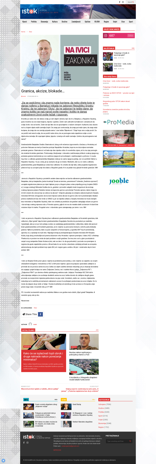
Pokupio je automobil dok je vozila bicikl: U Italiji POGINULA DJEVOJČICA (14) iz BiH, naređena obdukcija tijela (46, 417)
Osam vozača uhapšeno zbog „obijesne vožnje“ (46, 405)
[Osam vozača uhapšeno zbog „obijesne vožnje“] (28, 407)
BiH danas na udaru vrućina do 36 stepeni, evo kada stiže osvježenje (46, 424)
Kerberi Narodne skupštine (82, 422)
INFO (26, 400)
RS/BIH (97, 21)
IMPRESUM (57, 450)
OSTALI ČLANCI (28, 330)
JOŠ (97, 330)
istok (24, 96)
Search (130, 2)
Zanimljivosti (76, 21)
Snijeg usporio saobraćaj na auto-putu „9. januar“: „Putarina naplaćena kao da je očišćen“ (80, 390)
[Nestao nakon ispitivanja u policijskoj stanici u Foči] (84, 342)
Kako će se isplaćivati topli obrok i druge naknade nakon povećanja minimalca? (43, 356)
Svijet (115, 21)
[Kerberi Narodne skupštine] (66, 424)
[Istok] (40, 11)
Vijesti (24, 21)
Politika (34, 21)
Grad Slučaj (77, 404)
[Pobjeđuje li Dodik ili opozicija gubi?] (108, 56)
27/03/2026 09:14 (32, 96)
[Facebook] (119, 2)
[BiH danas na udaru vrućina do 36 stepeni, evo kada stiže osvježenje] (28, 424)
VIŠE (133, 48)
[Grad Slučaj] (66, 407)
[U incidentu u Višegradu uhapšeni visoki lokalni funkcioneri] (84, 367)
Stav (123, 21)
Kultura (55, 21)
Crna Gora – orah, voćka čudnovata (115, 81)
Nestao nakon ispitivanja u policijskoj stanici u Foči (80, 353)
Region (106, 21)
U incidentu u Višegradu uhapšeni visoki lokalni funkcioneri (83, 378)
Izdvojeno (102, 404)
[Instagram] (123, 2)
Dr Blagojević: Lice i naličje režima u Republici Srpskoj (83, 414)
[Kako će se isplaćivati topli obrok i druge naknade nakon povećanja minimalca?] (43, 342)
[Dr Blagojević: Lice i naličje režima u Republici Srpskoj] (66, 415)
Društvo (64, 21)
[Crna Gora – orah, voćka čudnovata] (108, 67)
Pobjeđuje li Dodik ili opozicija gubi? (121, 54)
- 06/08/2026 (120, 58)
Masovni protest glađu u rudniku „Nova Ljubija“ (40, 389)
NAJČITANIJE (109, 48)
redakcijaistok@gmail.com (70, 446)
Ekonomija (44, 21)
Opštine (87, 21)
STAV (64, 400)
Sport (131, 21)
